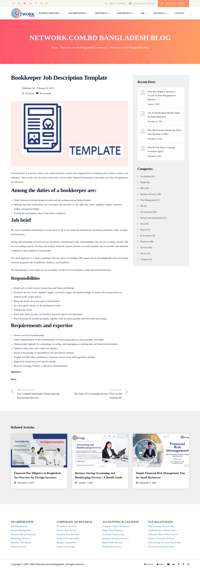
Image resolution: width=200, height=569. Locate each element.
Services (144, 247)
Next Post (98, 394)
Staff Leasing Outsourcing (161, 526)
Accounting (45, 93)
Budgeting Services (111, 546)
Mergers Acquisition (66, 542)
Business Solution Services (115, 538)
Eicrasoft (29, 93)
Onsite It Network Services (161, 538)
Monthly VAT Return (21, 542)
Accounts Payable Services (161, 546)
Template (144, 259)
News (142, 224)
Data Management (148, 200)
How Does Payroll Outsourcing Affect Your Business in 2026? (164, 132)
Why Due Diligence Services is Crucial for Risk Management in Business (162, 95)
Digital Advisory (19, 546)
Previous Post (38, 394)
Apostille (159, 13)
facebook (13, 3)
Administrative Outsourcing (161, 530)
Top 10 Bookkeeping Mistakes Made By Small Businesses (164, 115)
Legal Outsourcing (66, 546)
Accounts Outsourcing (113, 534)
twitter (19, 3)
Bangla (143, 182)
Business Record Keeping (23, 534)
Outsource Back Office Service (163, 534)
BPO (142, 188)
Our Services (124, 13)
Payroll (143, 230)
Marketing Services (20, 538)
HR (142, 13)
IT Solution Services (66, 526)
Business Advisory (148, 194)
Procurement (146, 235)
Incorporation (77, 13)
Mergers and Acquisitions (151, 218)
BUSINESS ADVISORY (49, 13)
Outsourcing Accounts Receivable (164, 542)
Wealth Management (21, 530)
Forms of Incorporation (68, 538)
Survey (143, 253)
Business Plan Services (68, 534)
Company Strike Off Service (116, 526)
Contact (179, 13)
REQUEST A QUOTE (175, 3)
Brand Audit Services (112, 542)
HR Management (19, 526)
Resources (101, 13)
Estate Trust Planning (112, 530)
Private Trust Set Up (66, 530)
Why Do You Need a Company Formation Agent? (161, 149)
